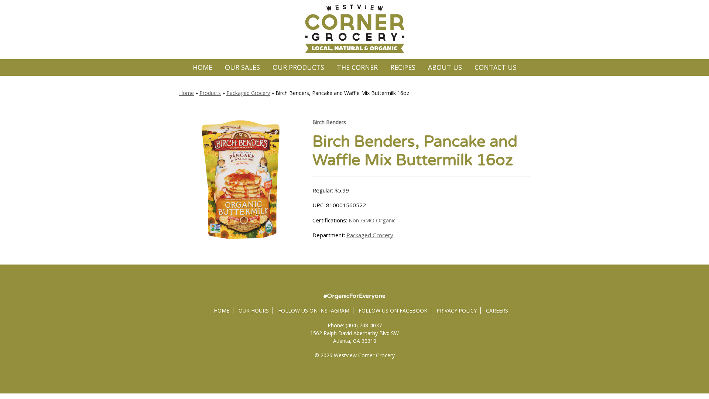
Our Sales (242, 67)
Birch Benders (329, 122)
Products (210, 92)
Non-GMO (361, 220)
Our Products (298, 67)
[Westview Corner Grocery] (354, 52)
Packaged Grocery (248, 92)
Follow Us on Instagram (313, 310)
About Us (445, 67)
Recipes (402, 67)
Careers (497, 310)
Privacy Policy (456, 310)
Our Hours (254, 310)
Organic (385, 220)
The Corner (357, 67)
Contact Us (496, 67)
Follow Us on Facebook (393, 310)
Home (202, 67)
